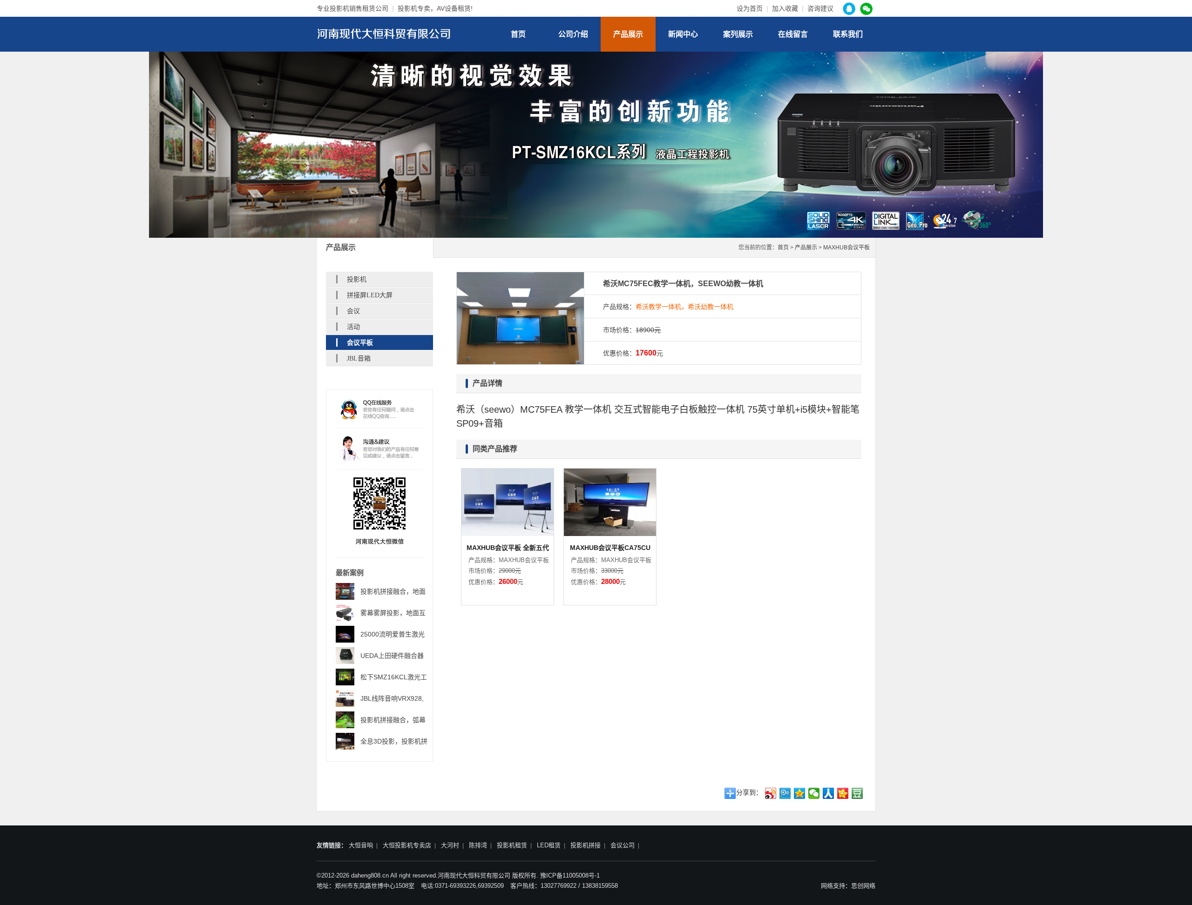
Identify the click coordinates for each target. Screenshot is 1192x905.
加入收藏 (785, 8)
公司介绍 (573, 34)
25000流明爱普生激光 (392, 634)
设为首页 (750, 8)
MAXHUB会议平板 (846, 247)
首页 (518, 34)
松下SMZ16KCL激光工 (393, 677)
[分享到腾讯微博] (785, 793)
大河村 (450, 845)
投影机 (356, 279)
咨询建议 (820, 8)
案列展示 (738, 34)
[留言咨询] (380, 448)
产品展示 (628, 34)
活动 (353, 326)
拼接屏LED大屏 (370, 295)
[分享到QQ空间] (800, 793)
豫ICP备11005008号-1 (570, 875)
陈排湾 (478, 845)
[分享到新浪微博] (771, 793)
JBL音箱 (359, 358)
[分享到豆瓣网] (857, 793)
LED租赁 (549, 845)
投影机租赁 (512, 845)
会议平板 (360, 342)
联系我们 (848, 34)
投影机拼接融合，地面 (393, 591)
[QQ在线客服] (380, 410)
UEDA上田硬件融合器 (392, 655)
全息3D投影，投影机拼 (393, 741)
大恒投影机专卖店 (407, 845)
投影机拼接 (585, 845)
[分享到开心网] (843, 793)
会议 (353, 311)
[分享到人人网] (828, 793)
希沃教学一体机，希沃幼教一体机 (684, 306)
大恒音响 (361, 845)
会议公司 (622, 845)
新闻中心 (683, 34)
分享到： (749, 792)
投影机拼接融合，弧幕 (393, 720)
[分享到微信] (814, 793)
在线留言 (793, 34)
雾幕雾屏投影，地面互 (393, 613)
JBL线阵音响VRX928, (392, 698)
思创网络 (863, 885)
